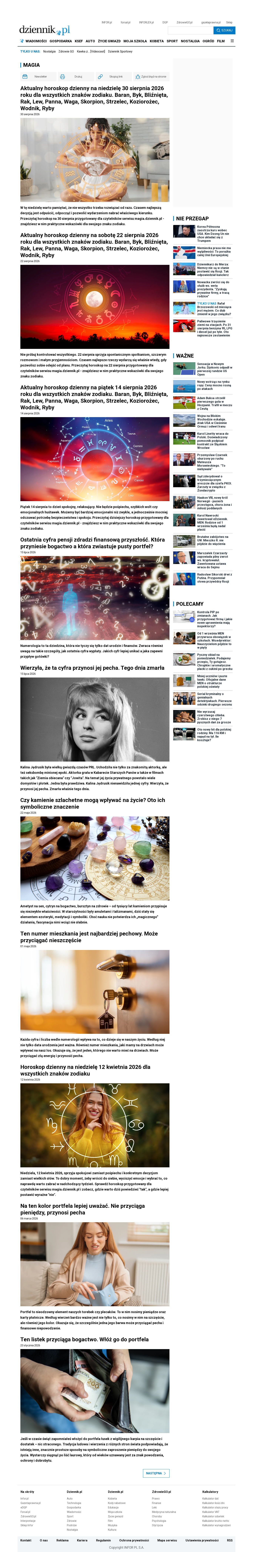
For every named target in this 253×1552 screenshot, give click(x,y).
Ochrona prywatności (134, 1540)
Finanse (156, 1503)
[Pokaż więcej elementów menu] (232, 41)
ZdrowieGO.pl (184, 22)
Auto (70, 1498)
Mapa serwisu (167, 1540)
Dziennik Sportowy (120, 51)
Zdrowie (71, 1520)
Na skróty (27, 1492)
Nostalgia (49, 51)
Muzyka (112, 1525)
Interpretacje (28, 1520)
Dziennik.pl (74, 1492)
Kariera (82, 1540)
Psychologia (159, 1520)
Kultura (112, 1529)
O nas (44, 1540)
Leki (154, 1507)
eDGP (24, 1507)
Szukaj (227, 30)
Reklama (62, 1540)
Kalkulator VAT (210, 1511)
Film (110, 1520)
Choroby (157, 1516)
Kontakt (25, 1540)
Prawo (156, 1498)
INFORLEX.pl (146, 22)
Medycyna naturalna (164, 1511)
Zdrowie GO (66, 51)
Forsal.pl (25, 1511)
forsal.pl (125, 22)
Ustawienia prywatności (202, 1540)
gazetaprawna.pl (211, 22)
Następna (154, 1473)
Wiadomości (74, 1511)
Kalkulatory (210, 1492)
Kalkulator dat (210, 1498)
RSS (230, 1540)
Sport (70, 1516)
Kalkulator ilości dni (213, 1503)
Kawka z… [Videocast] (91, 51)
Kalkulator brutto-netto (215, 1520)
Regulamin (103, 1540)
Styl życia (157, 1525)
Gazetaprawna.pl (31, 1503)
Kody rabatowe (117, 1503)
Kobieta (112, 1498)
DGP (165, 22)
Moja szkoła (115, 1511)
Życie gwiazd (115, 1516)
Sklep (229, 22)
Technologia (74, 1503)
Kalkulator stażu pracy (215, 1507)
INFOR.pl (107, 22)
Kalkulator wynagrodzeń (216, 1525)
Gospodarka (74, 1507)
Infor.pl (25, 1498)
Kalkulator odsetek (213, 1516)
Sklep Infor (27, 1525)
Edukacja (113, 1507)
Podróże (72, 1525)
